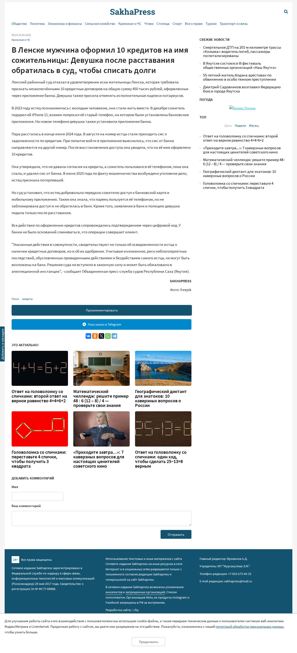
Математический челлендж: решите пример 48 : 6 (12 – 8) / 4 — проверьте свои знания (101, 398)
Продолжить (148, 642)
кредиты (27, 299)
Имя (15, 487)
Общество (19, 23)
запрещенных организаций (145, 592)
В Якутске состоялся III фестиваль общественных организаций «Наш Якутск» (239, 65)
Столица (163, 23)
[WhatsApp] (108, 336)
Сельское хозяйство (100, 23)
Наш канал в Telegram (104, 324)
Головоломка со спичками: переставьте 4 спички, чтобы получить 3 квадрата (39, 459)
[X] (101, 336)
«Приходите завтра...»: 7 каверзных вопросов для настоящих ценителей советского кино (98, 459)
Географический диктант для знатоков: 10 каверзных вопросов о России (161, 398)
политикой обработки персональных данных (250, 626)
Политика (37, 23)
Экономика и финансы (65, 23)
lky (135, 610)
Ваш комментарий (26, 506)
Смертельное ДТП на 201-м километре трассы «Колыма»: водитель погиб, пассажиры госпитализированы (242, 51)
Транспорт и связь (234, 23)
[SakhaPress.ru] (2, 344)
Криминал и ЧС (129, 23)
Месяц (253, 125)
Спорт (177, 23)
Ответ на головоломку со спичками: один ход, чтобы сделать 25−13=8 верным (161, 459)
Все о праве (194, 23)
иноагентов (114, 592)
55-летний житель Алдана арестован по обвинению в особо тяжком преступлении (239, 77)
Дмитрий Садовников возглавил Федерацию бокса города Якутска (242, 89)
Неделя (240, 125)
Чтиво (149, 23)
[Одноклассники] (95, 336)
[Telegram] (114, 336)
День (228, 125)
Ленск (15, 299)
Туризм (211, 23)
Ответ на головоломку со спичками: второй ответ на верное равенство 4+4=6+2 (39, 396)
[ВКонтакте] (88, 336)
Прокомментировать (102, 310)
